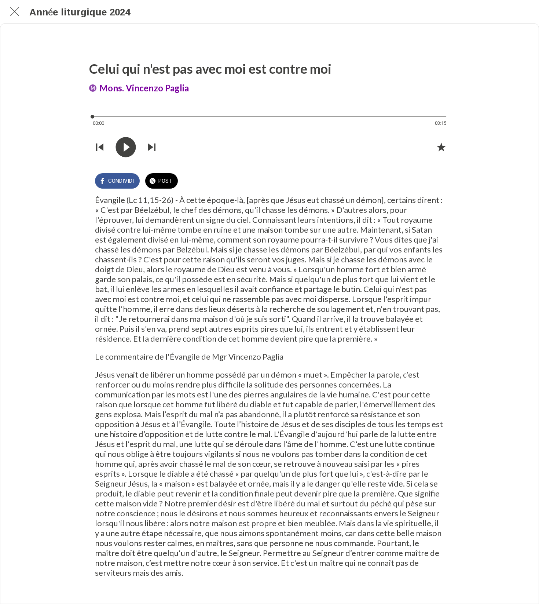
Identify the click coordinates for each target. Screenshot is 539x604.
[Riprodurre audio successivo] (151, 147)
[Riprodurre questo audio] (126, 147)
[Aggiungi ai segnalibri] (441, 147)
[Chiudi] (14, 11)
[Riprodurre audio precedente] (99, 147)
